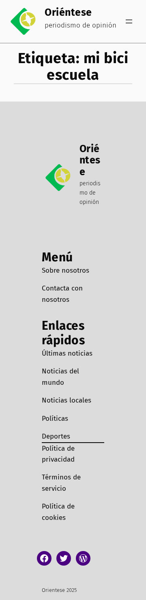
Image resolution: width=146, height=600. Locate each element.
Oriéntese (68, 12)
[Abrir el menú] (129, 21)
